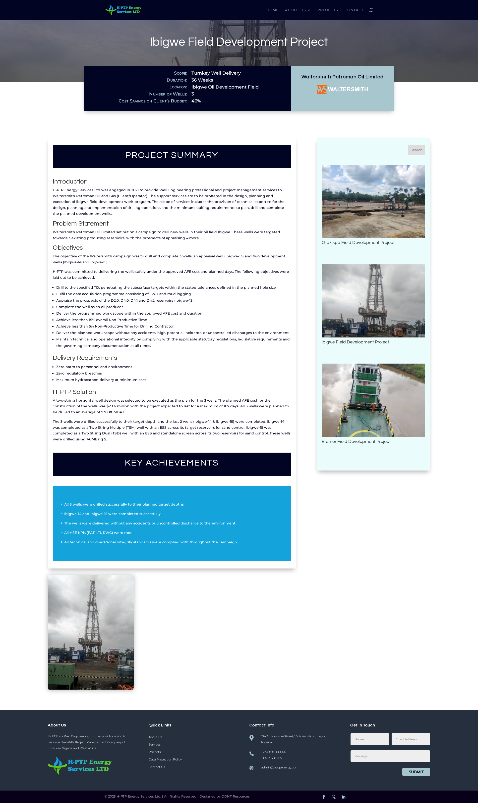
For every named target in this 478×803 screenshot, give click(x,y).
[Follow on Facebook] (324, 797)
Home (272, 10)
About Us (295, 10)
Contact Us (157, 767)
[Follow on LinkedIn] (344, 797)
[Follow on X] (334, 797)
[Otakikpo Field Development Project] (373, 201)
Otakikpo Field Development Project (358, 242)
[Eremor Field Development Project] (373, 400)
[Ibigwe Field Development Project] (373, 300)
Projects (327, 10)
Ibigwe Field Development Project (355, 342)
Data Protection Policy (165, 759)
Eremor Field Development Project (356, 441)
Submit (416, 771)
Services (155, 744)
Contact (354, 10)
